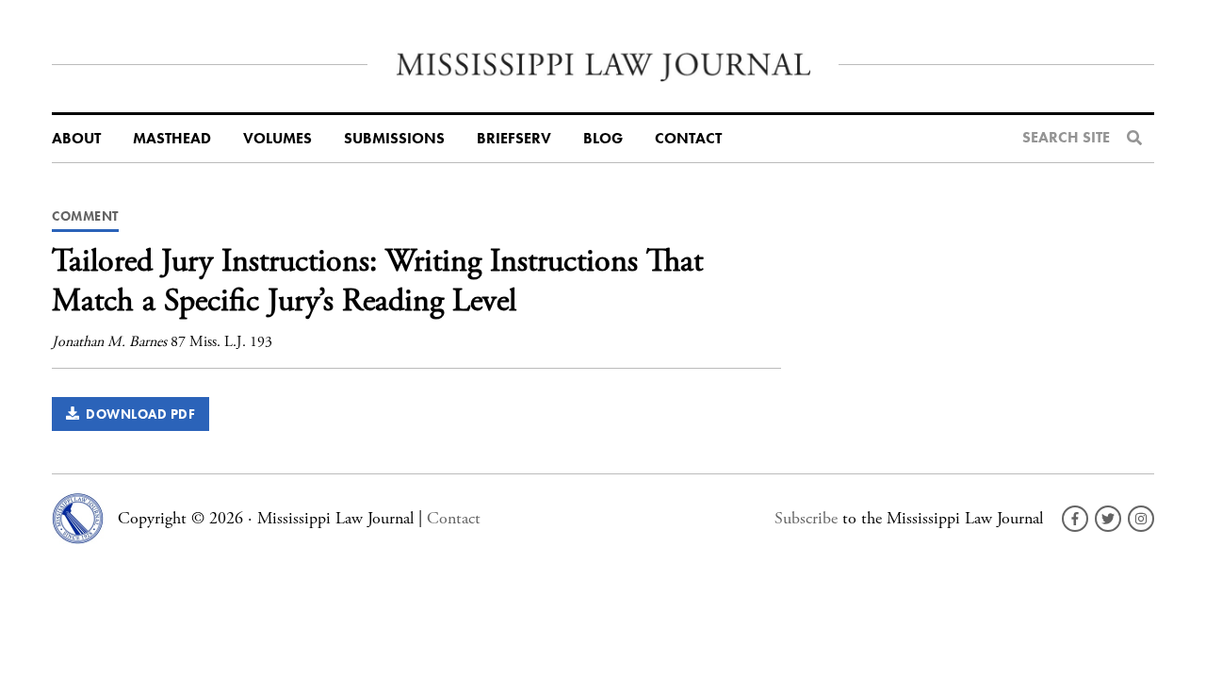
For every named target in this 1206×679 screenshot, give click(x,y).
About (76, 138)
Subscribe (806, 518)
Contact (688, 138)
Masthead (172, 138)
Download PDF (137, 414)
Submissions (394, 138)
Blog (603, 138)
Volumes (277, 138)
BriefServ (514, 138)
